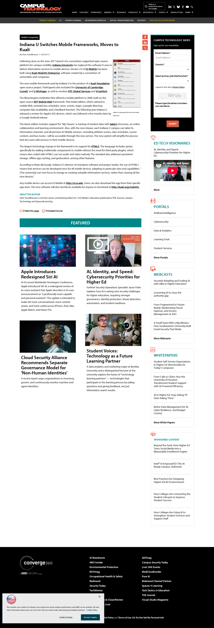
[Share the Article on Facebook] (145, 37)
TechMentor (96, 590)
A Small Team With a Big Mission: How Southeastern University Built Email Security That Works (172, 326)
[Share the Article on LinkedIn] (145, 42)
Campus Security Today (155, 562)
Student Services (163, 248)
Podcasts (133, 12)
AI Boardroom (97, 557)
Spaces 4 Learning (152, 585)
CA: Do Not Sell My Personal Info (148, 617)
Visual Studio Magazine (155, 599)
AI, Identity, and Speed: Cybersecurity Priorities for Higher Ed (113, 276)
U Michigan (40, 91)
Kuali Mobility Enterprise (46, 73)
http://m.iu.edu (74, 183)
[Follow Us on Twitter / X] (174, 7)
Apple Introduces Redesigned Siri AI (39, 273)
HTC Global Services (79, 91)
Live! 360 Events (151, 567)
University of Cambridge (89, 87)
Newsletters (177, 12)
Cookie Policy (107, 617)
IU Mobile (91, 69)
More (188, 12)
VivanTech (101, 91)
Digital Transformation (122, 20)
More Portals (161, 257)
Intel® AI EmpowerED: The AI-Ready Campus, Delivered (169, 465)
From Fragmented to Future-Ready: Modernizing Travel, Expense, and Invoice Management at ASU (169, 309)
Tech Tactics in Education (156, 590)
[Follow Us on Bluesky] (178, 6)
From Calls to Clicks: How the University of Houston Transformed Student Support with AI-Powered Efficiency (170, 381)
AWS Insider (96, 562)
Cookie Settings (65, 617)
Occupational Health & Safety (106, 576)
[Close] (99, 596)
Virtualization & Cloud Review (106, 599)
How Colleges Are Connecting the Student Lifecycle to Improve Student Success (172, 497)
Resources (148, 12)
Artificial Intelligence (165, 213)
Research (121, 12)
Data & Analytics (162, 230)
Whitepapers (166, 355)
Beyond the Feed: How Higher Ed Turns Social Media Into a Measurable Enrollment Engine (172, 448)
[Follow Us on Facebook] (183, 7)
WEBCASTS (163, 274)
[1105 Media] (37, 589)
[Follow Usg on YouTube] (187, 6)
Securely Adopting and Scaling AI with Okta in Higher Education (172, 282)
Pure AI (146, 576)
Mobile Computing (29, 37)
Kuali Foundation (100, 83)
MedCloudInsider (151, 571)
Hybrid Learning (73, 20)
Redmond (95, 581)
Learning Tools (162, 239)
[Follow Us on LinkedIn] (169, 6)
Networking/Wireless (95, 20)
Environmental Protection (104, 567)
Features (84, 12)
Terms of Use (124, 617)
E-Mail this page (31, 210)
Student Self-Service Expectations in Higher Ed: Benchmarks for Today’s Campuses (172, 364)
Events (162, 12)
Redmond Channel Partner (156, 581)
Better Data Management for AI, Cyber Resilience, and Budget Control (171, 410)
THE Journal (148, 595)
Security (141, 20)
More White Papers (164, 422)
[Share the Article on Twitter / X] (145, 48)
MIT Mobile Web (43, 101)
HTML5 (95, 146)
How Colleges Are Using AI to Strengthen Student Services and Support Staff (172, 515)
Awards (108, 12)
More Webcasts (162, 338)
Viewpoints (96, 12)
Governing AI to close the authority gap (167, 294)
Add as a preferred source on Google (156, 6)
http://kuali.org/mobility (125, 187)
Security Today (98, 585)
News (74, 12)
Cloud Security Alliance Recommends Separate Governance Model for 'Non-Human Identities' (44, 365)
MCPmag (95, 571)
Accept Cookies (90, 617)
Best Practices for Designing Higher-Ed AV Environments (169, 480)
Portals (161, 206)
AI (60, 20)
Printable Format (54, 210)
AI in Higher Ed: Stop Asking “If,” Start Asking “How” (170, 396)
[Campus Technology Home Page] (41, 8)
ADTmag (146, 557)
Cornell (24, 91)
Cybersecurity (161, 221)
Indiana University (62, 65)
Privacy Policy (178, 87)
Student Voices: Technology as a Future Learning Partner (110, 356)
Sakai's (113, 124)
